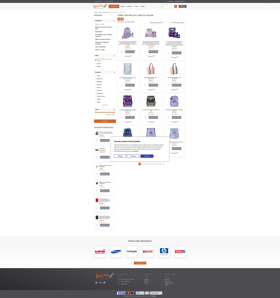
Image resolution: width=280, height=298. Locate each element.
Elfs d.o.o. (99, 90)
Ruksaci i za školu (100, 50)
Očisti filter (105, 121)
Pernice (99, 63)
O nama (146, 283)
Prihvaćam (147, 156)
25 (157, 164)
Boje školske (98, 32)
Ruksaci (99, 66)
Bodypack (99, 81)
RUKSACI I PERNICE (106, 12)
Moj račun (170, 1)
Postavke (133, 156)
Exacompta (100, 93)
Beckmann (100, 79)
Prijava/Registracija (180, 1)
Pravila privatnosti (169, 283)
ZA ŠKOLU (100, 12)
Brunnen (99, 84)
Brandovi (146, 281)
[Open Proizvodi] (111, 6)
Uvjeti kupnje (168, 281)
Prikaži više (105, 105)
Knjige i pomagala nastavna (102, 39)
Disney (99, 87)
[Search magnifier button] (175, 6)
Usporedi (127, 56)
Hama (98, 102)
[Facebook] (96, 282)
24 (153, 164)
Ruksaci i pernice (99, 24)
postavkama (135, 151)
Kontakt (167, 285)
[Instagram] (100, 282)
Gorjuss (99, 99)
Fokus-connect (101, 96)
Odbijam (120, 156)
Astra (98, 76)
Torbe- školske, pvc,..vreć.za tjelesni (104, 60)
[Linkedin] (104, 282)
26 (160, 164)
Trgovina (146, 279)
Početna (96, 12)
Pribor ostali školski (100, 47)
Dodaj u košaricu (105, 140)
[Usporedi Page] (130, 56)
